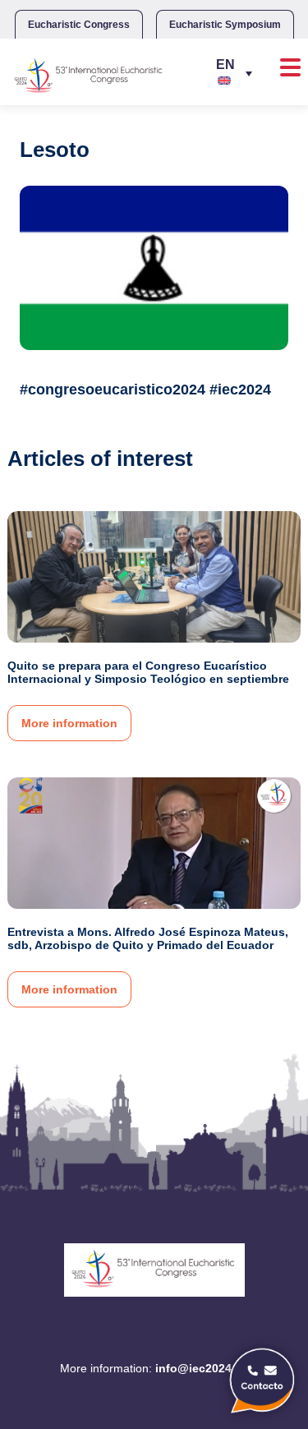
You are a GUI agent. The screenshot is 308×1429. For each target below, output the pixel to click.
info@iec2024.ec (201, 1368)
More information (69, 723)
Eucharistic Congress (79, 24)
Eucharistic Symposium (225, 24)
